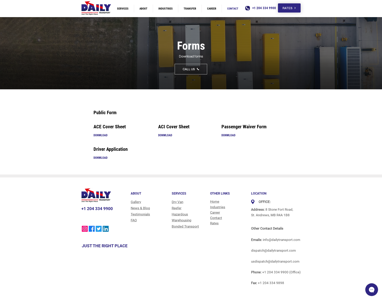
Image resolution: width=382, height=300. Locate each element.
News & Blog (140, 208)
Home (214, 202)
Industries (217, 207)
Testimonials (140, 214)
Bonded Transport (185, 226)
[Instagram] (85, 229)
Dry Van (177, 202)
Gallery (136, 202)
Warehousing (181, 220)
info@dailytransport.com (281, 240)
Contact (216, 218)
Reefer (176, 208)
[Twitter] (99, 229)
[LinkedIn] (106, 229)
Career (215, 212)
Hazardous (180, 214)
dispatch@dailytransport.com (273, 250)
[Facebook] (92, 229)
